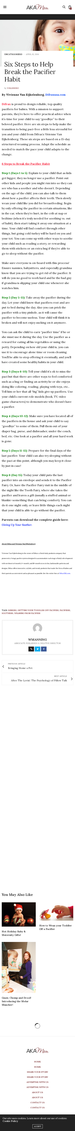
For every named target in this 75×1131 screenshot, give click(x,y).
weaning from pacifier (27, 613)
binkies (12, 610)
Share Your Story (37, 1072)
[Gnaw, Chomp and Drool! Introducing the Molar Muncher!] (19, 967)
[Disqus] (37, 738)
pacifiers (65, 610)
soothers (7, 613)
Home (37, 1061)
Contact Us (37, 1102)
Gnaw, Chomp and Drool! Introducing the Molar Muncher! (16, 1001)
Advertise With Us (37, 1082)
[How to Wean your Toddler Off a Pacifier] (56, 911)
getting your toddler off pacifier (38, 610)
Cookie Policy (10, 1121)
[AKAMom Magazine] (37, 6)
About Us (37, 1092)
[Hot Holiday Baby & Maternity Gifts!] (19, 914)
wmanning (13, 88)
